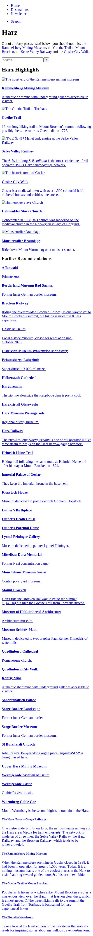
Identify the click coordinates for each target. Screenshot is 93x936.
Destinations (19, 10)
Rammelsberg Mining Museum (24, 48)
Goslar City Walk (76, 52)
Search (16, 21)
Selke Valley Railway (36, 52)
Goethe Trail (62, 48)
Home (15, 5)
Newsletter (18, 14)
